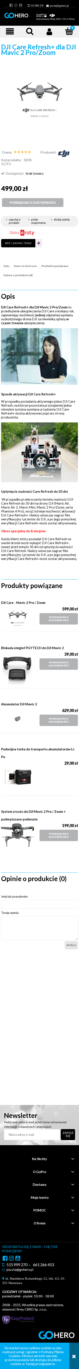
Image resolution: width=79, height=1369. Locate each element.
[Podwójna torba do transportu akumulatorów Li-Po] (20, 776)
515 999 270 (36, 5)
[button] (10, 31)
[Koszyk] (66, 31)
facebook (11, 5)
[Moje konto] (49, 31)
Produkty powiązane (54, 266)
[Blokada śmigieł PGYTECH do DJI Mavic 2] (20, 668)
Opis (6, 266)
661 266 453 (43, 1264)
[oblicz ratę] (21, 233)
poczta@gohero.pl (59, 5)
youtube (20, 5)
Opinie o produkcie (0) (17, 275)
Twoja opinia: (10, 912)
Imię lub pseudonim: (14, 896)
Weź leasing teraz (18, 243)
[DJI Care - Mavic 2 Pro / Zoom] (20, 617)
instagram (15, 5)
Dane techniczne (25, 266)
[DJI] (64, 153)
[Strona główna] (39, 14)
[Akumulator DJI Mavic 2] (20, 719)
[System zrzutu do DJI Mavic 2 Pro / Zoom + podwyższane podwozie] (20, 835)
